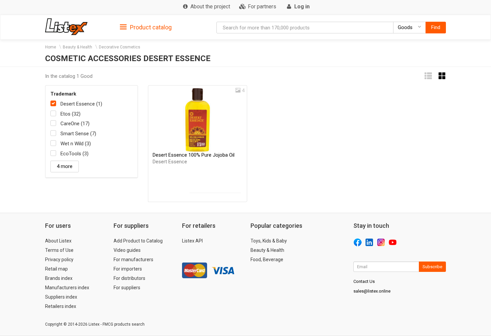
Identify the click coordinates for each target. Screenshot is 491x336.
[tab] (146, 27)
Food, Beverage (267, 259)
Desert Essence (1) (81, 104)
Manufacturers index (67, 287)
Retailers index (60, 306)
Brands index (58, 278)
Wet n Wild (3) (75, 144)
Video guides (127, 250)
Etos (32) (70, 114)
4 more (64, 166)
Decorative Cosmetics (119, 47)
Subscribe (432, 266)
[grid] (442, 76)
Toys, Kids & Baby (269, 240)
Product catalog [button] (150, 27)
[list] (428, 76)
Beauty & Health (77, 47)
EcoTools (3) (74, 154)
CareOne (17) (75, 124)
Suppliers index (61, 297)
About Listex (58, 240)
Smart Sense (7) (78, 134)
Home (50, 47)
